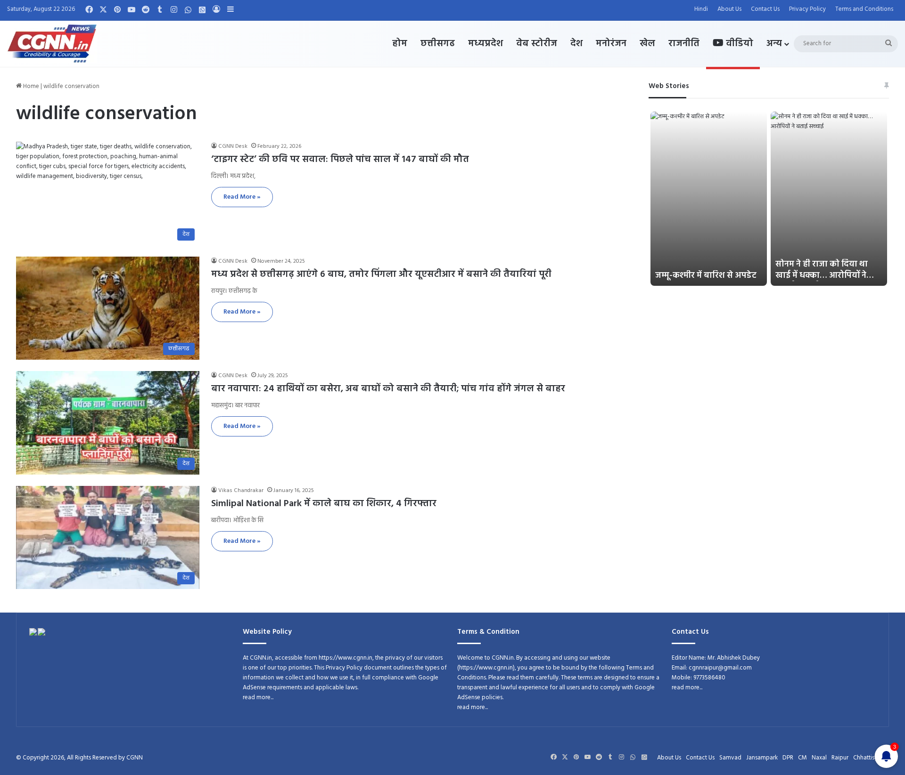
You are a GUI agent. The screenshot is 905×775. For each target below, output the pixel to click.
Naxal (819, 758)
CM (802, 758)
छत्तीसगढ (437, 43)
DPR (787, 758)
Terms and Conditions (864, 9)
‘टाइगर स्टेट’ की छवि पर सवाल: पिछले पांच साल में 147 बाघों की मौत (340, 159)
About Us (729, 9)
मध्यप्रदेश (485, 43)
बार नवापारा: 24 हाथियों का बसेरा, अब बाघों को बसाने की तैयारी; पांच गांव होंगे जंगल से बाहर (388, 388)
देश (576, 43)
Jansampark (762, 758)
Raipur (839, 758)
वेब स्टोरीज (536, 43)
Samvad (730, 758)
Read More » (242, 197)
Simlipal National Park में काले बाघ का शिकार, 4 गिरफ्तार (323, 503)
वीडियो (738, 43)
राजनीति (683, 43)
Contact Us (765, 9)
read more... (258, 697)
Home (30, 86)
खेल (647, 43)
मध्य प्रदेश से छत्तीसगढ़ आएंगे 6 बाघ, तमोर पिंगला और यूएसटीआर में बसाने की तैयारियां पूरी (381, 274)
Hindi (701, 9)
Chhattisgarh (870, 758)
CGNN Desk (232, 146)
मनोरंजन (611, 43)
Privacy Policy (807, 9)
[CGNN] (52, 43)
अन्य (774, 43)
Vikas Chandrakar (240, 490)
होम (399, 43)
